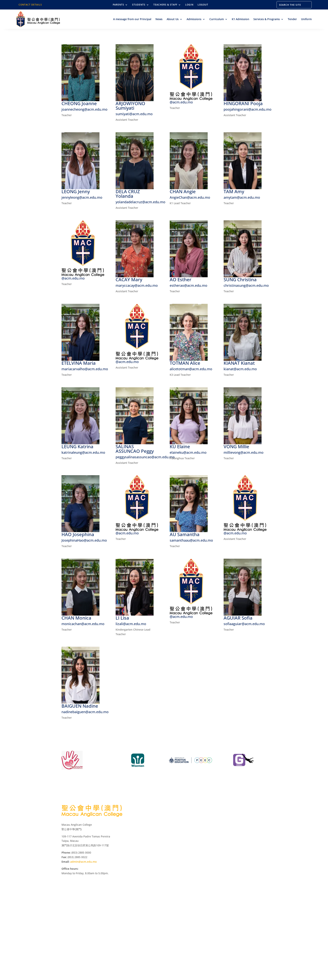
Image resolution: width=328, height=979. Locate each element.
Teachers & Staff (165, 4)
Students (138, 4)
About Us (173, 19)
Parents (118, 4)
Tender (292, 19)
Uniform (306, 19)
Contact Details (30, 4)
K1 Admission (240, 19)
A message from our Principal (132, 19)
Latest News (213, 837)
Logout (203, 4)
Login (189, 4)
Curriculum (216, 19)
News (158, 19)
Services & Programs (266, 19)
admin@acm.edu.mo (83, 861)
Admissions (194, 19)
